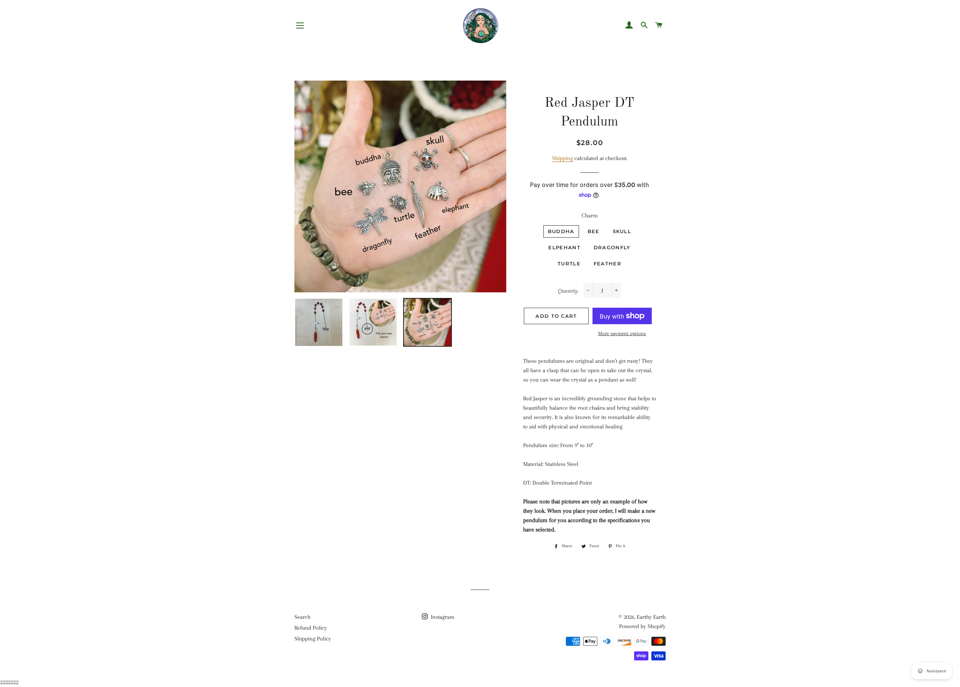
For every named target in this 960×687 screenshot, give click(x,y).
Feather (607, 263)
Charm (590, 215)
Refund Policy (310, 627)
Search (302, 617)
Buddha (561, 231)
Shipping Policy (312, 638)
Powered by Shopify (642, 626)
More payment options (622, 333)
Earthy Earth (651, 617)
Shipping (562, 158)
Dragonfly (612, 247)
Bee (594, 231)
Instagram (441, 617)
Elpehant (564, 247)
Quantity (568, 290)
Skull (622, 231)
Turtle (569, 263)
